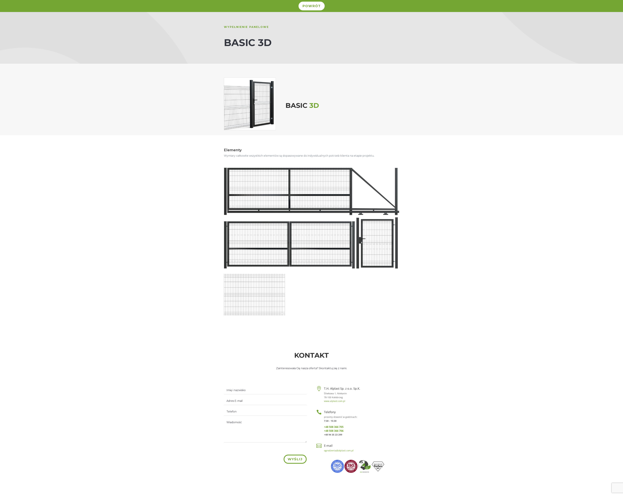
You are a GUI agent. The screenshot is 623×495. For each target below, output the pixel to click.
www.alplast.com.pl (334, 401)
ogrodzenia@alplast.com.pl (339, 450)
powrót (311, 6)
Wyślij (295, 459)
